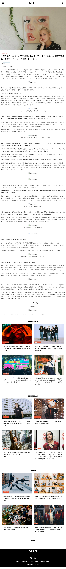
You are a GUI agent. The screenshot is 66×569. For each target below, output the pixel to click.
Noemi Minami (6, 61)
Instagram (33, 306)
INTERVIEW (4, 53)
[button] (33, 540)
